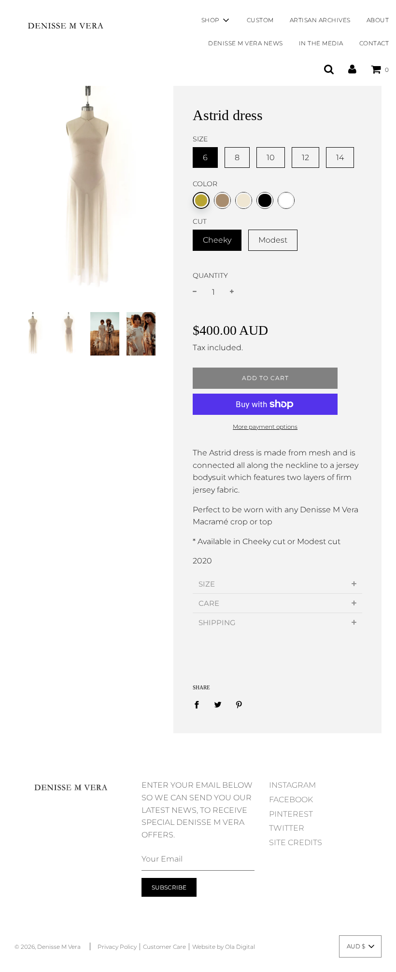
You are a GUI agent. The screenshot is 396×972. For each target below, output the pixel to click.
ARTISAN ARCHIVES (320, 20)
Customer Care (164, 946)
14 (340, 157)
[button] (360, 946)
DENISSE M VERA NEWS (245, 43)
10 (271, 157)
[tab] (277, 584)
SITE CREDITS (295, 842)
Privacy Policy (117, 946)
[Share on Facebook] (199, 704)
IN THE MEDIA (321, 43)
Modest (272, 240)
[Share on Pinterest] (239, 704)
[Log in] (352, 69)
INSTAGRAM (292, 785)
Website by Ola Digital (223, 946)
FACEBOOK (291, 799)
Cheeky (217, 240)
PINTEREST (291, 814)
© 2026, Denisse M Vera (47, 946)
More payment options (265, 426)
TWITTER (286, 828)
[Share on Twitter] (217, 704)
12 (305, 157)
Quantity (210, 275)
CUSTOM (260, 20)
